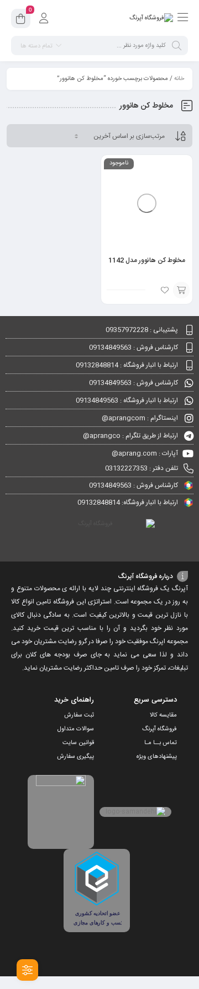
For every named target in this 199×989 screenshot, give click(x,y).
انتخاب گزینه (181, 290)
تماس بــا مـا (160, 743)
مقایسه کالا (163, 715)
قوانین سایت (78, 743)
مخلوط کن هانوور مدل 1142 (146, 260)
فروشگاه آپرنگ (159, 729)
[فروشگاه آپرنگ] (151, 18)
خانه (179, 79)
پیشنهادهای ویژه (157, 757)
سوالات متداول (75, 729)
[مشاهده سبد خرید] (20, 20)
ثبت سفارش (79, 715)
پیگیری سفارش (75, 757)
